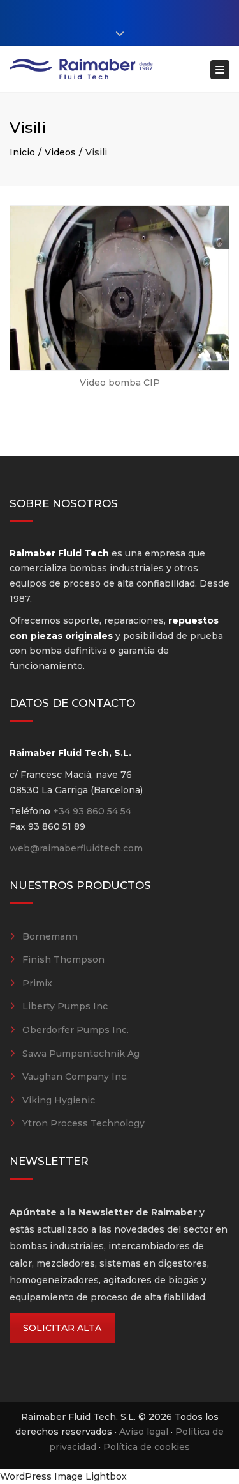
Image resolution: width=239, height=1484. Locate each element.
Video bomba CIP (120, 382)
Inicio (22, 152)
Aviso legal (143, 1431)
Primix (37, 983)
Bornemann (50, 936)
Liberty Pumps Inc (65, 1006)
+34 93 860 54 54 (92, 811)
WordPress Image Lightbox (63, 1476)
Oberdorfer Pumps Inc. (75, 1030)
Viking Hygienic (58, 1100)
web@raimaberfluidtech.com (76, 848)
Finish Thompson (63, 959)
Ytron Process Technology (83, 1123)
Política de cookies (146, 1447)
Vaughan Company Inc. (75, 1076)
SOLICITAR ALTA (62, 1328)
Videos (60, 152)
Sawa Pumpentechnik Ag (81, 1053)
